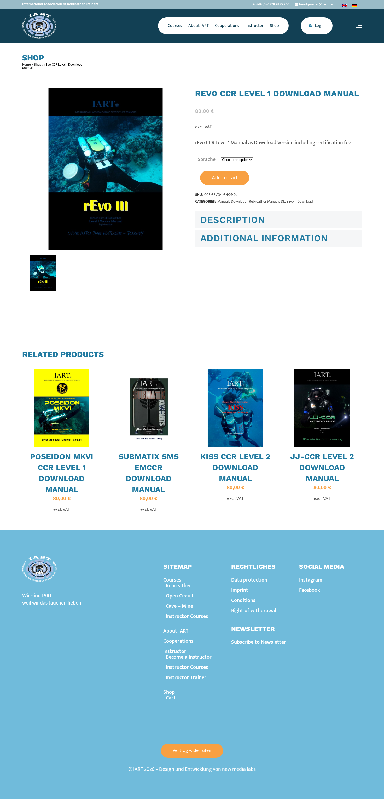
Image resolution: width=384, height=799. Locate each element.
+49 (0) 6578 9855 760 (272, 4)
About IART (175, 631)
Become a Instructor (189, 657)
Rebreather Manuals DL (267, 201)
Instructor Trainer (186, 677)
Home (26, 64)
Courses (172, 580)
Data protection (249, 580)
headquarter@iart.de (315, 4)
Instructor (174, 651)
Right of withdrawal (253, 610)
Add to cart (224, 177)
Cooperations (178, 641)
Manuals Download (232, 201)
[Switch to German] (355, 5)
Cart (171, 698)
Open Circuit (180, 596)
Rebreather (178, 586)
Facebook (309, 590)
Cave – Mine (179, 606)
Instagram (310, 580)
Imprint (239, 590)
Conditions (243, 600)
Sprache (207, 159)
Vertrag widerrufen (192, 751)
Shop (37, 64)
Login (319, 25)
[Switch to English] (345, 5)
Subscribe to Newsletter (258, 642)
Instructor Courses (187, 616)
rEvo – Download (300, 201)
